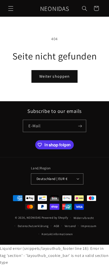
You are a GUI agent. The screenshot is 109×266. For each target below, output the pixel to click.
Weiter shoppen (54, 76)
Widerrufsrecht (84, 218)
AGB (56, 226)
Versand (70, 226)
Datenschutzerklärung (33, 226)
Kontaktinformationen (57, 234)
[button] (10, 8)
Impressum (89, 226)
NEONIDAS (34, 217)
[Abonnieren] (80, 126)
